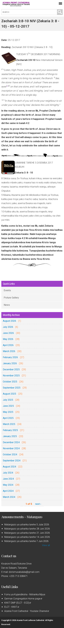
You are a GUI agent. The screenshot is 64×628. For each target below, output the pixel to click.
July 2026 (8, 327)
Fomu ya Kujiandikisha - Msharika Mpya (24, 594)
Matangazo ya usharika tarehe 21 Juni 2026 (27, 532)
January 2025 (10, 436)
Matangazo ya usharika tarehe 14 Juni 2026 (27, 537)
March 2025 (9, 424)
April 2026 (8, 345)
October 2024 (10, 454)
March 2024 (9, 497)
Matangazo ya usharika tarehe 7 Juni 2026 (26, 541)
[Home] (16, 5)
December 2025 (11, 369)
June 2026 (8, 333)
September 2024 (11, 460)
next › (38, 504)
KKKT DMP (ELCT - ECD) (17, 602)
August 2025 (9, 393)
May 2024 (8, 484)
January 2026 (10, 363)
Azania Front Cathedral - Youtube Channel (26, 611)
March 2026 (9, 351)
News (7, 304)
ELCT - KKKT (11, 606)
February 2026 (10, 357)
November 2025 (11, 375)
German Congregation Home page (23, 598)
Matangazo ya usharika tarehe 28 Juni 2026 (27, 528)
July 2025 (8, 399)
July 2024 (8, 472)
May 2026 (8, 339)
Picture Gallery (11, 297)
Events (7, 290)
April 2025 (8, 418)
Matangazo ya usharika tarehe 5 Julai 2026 (26, 524)
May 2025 (8, 412)
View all (46, 545)
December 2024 (11, 442)
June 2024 (8, 478)
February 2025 (10, 430)
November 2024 (11, 448)
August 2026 (9, 320)
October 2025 (10, 381)
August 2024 (9, 466)
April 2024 (8, 491)
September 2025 (11, 387)
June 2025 (8, 405)
